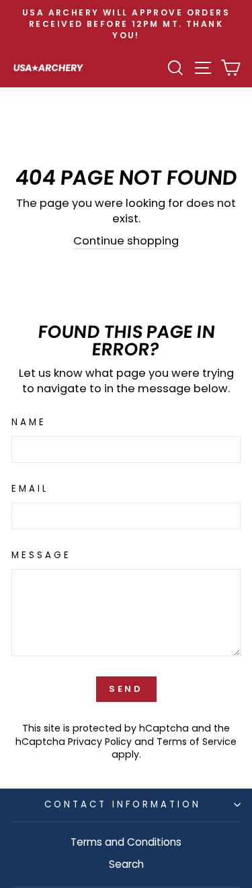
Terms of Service (197, 741)
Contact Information (122, 804)
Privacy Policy (100, 741)
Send (126, 688)
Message (41, 555)
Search (126, 864)
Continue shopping (126, 241)
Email (30, 489)
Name (28, 422)
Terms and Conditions (126, 842)
